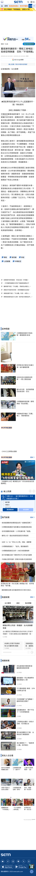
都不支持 (8, 507)
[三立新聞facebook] (8, 861)
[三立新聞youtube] (2, 861)
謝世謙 (12, 101)
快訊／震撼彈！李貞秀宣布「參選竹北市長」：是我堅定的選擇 (28, 788)
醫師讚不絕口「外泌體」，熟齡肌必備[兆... (17, 286)
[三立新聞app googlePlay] (21, 867)
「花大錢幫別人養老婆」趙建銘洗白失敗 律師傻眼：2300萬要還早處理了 (17, 808)
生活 (30, 6)
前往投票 (26, 509)
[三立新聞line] (18, 861)
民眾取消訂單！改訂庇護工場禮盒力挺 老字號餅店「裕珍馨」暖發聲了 (29, 808)
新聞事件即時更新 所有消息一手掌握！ (16, 280)
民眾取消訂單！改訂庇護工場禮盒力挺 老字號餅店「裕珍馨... (17, 584)
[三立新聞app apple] (7, 867)
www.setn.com (18, 871)
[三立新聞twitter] (23, 861)
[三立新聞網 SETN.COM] (2, 6)
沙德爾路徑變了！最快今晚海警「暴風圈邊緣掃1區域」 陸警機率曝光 (17, 768)
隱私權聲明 (4, 871)
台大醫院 (8, 603)
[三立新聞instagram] (13, 861)
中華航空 (4, 114)
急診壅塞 (28, 603)
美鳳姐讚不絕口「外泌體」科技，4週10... (16, 293)
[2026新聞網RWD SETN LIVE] (2, 2)
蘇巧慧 (7, 502)
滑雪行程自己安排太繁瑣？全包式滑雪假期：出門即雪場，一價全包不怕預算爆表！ (5, 788)
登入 (34, 2)
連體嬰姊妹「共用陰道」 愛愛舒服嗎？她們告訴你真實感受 (5, 808)
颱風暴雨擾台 (14, 6)
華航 (5, 101)
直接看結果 (10, 509)
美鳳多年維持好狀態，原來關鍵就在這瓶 (16, 290)
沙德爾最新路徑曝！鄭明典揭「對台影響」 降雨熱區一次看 (17, 788)
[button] (28, 1)
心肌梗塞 (25, 101)
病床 (18, 603)
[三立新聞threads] (28, 861)
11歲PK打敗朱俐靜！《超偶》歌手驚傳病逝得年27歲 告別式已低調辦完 (28, 768)
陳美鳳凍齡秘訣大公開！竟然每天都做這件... (17, 297)
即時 (6, 6)
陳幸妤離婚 (24, 6)
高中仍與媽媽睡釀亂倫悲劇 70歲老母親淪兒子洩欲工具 (6, 768)
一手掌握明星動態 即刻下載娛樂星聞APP (16, 283)
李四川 (7, 505)
